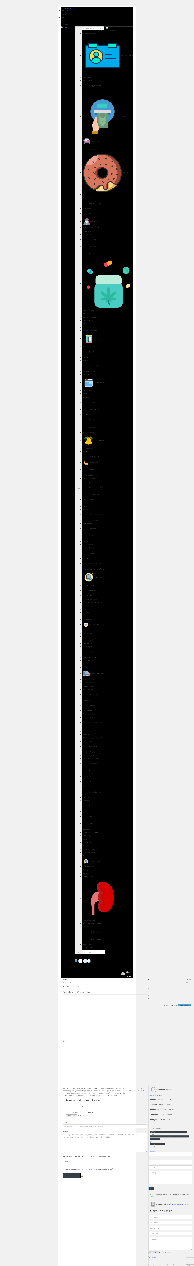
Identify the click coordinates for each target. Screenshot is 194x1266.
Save (189, 979)
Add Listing (65, 8)
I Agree (67, 1161)
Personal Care (68, 983)
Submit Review (185, 1005)
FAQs (63, 21)
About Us (64, 11)
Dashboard (65, 24)
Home (65, 979)
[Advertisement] (127, 1024)
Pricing (63, 14)
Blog (62, 17)
